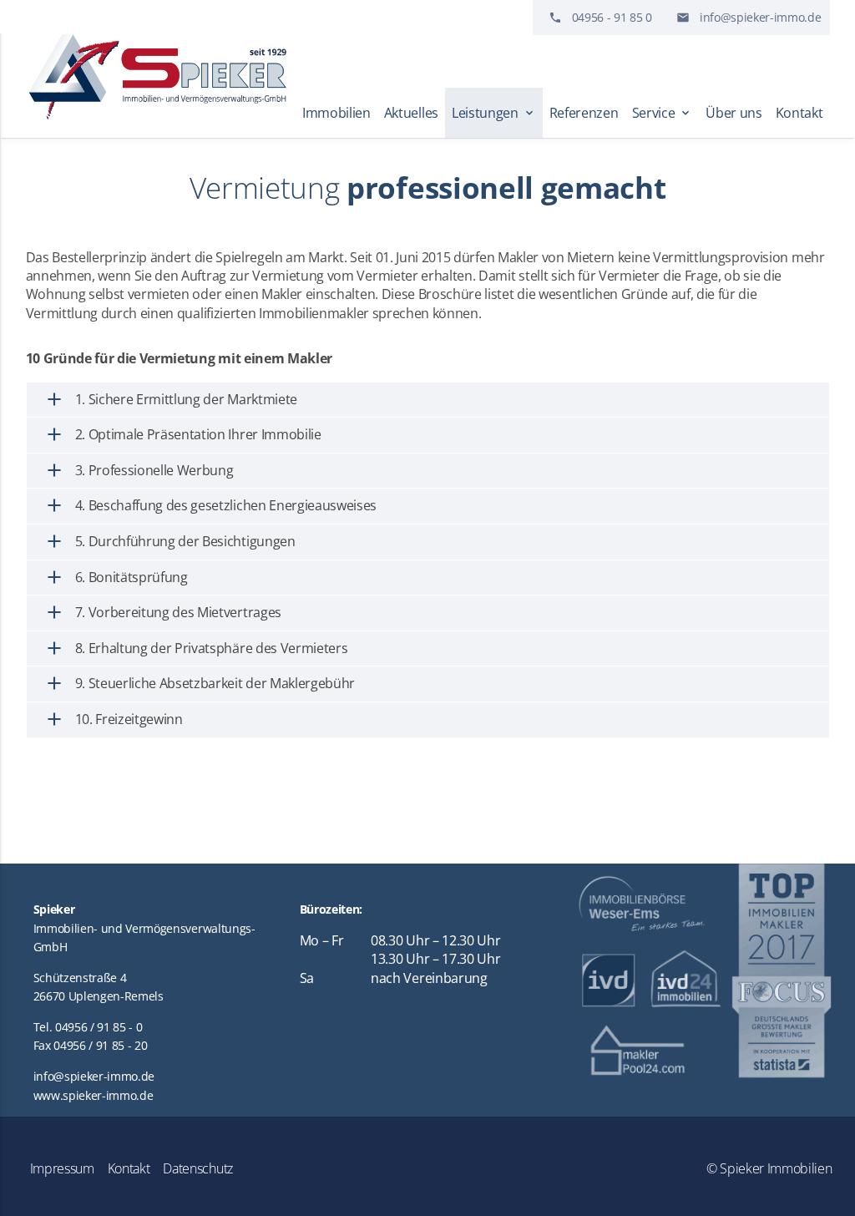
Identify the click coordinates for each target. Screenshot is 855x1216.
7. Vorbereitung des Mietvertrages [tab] (162, 612)
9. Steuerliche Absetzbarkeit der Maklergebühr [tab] (199, 683)
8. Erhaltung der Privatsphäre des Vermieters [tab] (195, 648)
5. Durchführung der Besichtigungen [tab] (169, 541)
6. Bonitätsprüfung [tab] (115, 577)
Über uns (733, 113)
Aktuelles (411, 113)
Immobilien (336, 113)
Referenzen (584, 113)
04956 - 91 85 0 (612, 17)
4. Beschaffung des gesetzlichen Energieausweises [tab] (210, 505)
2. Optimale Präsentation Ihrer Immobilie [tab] (182, 434)
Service (662, 113)
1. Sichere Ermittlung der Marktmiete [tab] (170, 399)
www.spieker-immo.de (93, 1095)
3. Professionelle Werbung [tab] (138, 470)
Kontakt (799, 113)
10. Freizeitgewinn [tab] (113, 719)
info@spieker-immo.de (761, 17)
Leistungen (494, 113)
